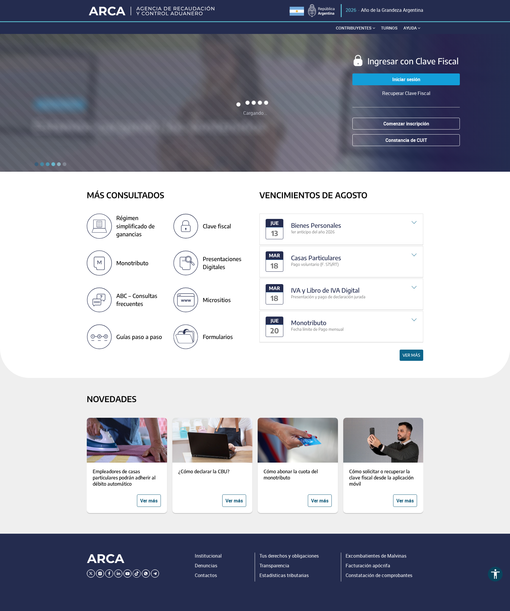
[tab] (341, 229)
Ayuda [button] (410, 28)
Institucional (208, 556)
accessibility (495, 574)
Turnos (389, 28)
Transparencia (274, 565)
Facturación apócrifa (368, 565)
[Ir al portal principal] (152, 10)
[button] (341, 229)
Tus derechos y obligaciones (289, 556)
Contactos (206, 575)
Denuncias (206, 565)
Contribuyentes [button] (354, 28)
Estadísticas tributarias (284, 575)
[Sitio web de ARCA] (106, 558)
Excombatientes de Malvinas (376, 556)
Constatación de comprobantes (379, 575)
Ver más (411, 355)
